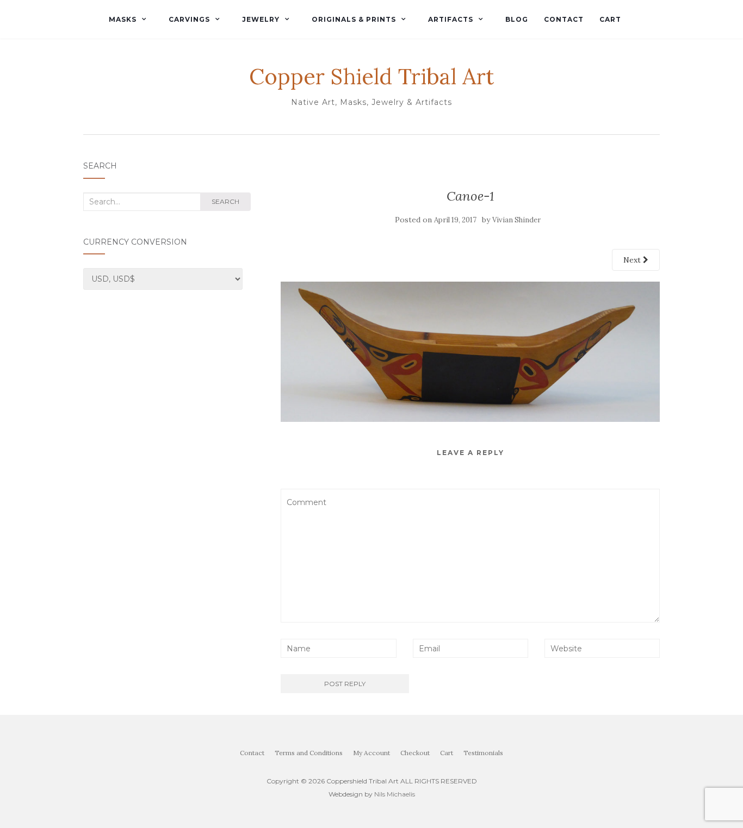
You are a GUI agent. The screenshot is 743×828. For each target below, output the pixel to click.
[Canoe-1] (470, 351)
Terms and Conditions (309, 753)
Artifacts (450, 19)
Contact (564, 19)
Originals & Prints (354, 19)
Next (633, 260)
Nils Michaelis (394, 794)
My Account (371, 753)
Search (225, 201)
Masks (123, 19)
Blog (516, 19)
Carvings (189, 19)
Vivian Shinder (516, 220)
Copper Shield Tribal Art (371, 77)
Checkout (415, 753)
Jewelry (261, 19)
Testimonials (483, 753)
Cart (610, 19)
